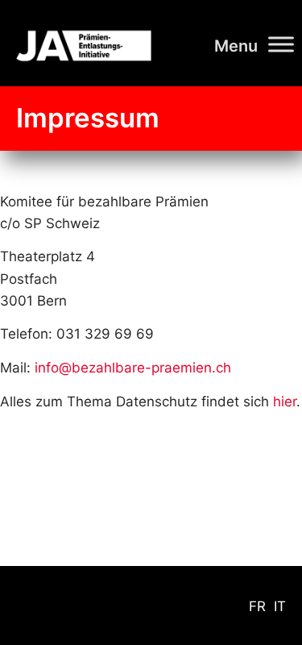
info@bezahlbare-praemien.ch (133, 368)
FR (257, 606)
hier (284, 401)
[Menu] (281, 44)
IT (280, 606)
